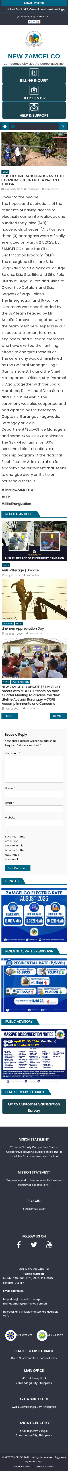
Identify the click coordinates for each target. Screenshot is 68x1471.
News (5, 171)
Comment (12, 753)
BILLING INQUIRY (34, 80)
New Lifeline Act (60, 716)
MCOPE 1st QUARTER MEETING (12, 716)
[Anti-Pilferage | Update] (34, 541)
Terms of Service (44, 1466)
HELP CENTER (34, 98)
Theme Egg (35, 1461)
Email (9, 803)
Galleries (8, 623)
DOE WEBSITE (24, 1335)
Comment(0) (52, 189)
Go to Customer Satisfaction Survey (34, 1107)
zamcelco (33, 189)
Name (10, 788)
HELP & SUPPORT (34, 115)
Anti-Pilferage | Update (20, 570)
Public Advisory (21, 681)
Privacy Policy (22, 1466)
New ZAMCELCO (34, 56)
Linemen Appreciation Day (23, 628)
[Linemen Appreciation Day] (34, 599)
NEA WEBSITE (55, 1335)
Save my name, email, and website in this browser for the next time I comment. (15, 848)
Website (10, 817)
